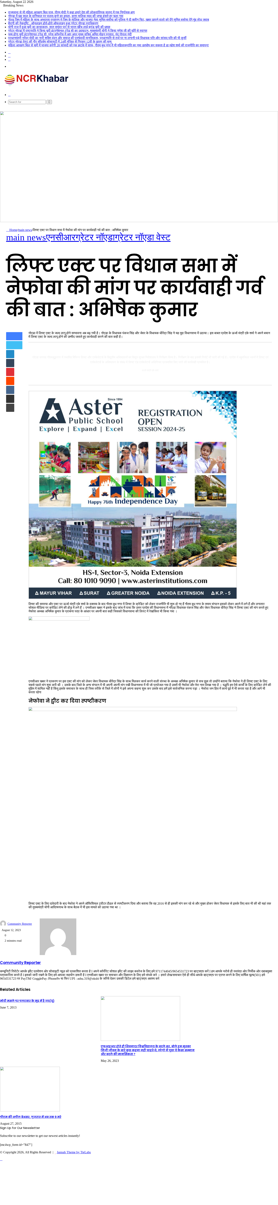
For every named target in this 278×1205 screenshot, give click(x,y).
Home (13, 230)
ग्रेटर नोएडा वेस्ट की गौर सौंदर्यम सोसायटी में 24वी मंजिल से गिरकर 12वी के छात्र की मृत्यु (60, 41)
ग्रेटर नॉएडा (95, 237)
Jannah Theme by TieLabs (74, 1152)
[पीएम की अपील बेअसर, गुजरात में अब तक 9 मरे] (30, 1110)
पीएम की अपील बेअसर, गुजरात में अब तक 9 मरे (30, 1117)
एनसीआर (61, 237)
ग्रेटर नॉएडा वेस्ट (143, 237)
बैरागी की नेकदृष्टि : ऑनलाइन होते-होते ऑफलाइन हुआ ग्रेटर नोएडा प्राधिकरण (53, 23)
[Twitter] (14, 345)
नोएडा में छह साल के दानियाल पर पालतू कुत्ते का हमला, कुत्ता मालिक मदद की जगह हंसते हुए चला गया (65, 16)
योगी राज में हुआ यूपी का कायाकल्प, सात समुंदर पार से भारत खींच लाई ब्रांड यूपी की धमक (59, 27)
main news (25, 230)
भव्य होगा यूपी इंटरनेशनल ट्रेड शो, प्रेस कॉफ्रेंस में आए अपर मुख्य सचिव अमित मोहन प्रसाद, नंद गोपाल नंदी (70, 34)
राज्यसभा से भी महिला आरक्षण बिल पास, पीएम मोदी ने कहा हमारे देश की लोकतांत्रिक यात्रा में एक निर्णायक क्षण (71, 12)
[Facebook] (15, 336)
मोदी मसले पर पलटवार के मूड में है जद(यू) (27, 1001)
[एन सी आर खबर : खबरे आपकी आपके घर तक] (38, 87)
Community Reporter (20, 923)
